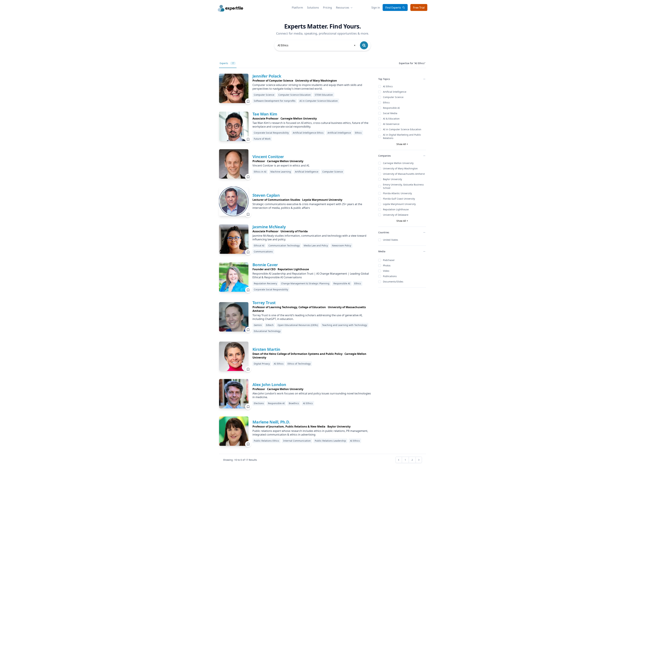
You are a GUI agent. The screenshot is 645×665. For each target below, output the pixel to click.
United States (390, 239)
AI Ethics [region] (279, 363)
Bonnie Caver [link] (265, 264)
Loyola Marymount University (399, 204)
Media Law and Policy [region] (316, 245)
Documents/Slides (393, 281)
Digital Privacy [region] (262, 363)
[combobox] (317, 45)
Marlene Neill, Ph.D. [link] (271, 422)
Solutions (313, 7)
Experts (227, 63)
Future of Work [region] (262, 138)
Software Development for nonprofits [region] (274, 100)
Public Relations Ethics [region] (266, 440)
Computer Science (393, 97)
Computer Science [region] (264, 94)
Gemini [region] (258, 325)
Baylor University (392, 179)
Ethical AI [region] (259, 245)
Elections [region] (259, 403)
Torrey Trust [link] (264, 302)
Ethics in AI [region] (260, 171)
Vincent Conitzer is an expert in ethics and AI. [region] (281, 165)
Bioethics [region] (294, 403)
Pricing (327, 7)
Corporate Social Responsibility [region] (271, 132)
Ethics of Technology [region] (299, 363)
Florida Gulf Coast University (399, 198)
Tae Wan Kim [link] (264, 114)
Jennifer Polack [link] (266, 76)
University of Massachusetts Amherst (404, 173)
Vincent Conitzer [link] (268, 156)
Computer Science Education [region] (294, 94)
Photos (387, 265)
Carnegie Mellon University (398, 163)
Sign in (375, 7)
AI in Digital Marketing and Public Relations (402, 136)
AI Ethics (388, 86)
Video (386, 270)
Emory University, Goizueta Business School (403, 186)
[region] (312, 80)
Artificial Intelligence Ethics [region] (308, 132)
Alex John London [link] (269, 384)
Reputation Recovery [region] (265, 283)
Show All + (402, 144)
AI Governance (391, 124)
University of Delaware (395, 214)
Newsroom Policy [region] (341, 245)
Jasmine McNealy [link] (269, 226)
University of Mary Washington (400, 168)
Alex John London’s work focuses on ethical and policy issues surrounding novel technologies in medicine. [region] (311, 395)
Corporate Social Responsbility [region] (271, 289)
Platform (297, 7)
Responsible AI (391, 107)
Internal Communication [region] (297, 440)
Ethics (386, 102)
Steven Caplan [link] (266, 195)
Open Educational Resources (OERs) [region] (298, 325)
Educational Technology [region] (267, 331)
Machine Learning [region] (280, 171)
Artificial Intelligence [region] (339, 132)
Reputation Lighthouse (396, 209)
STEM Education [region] (324, 94)
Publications (390, 276)
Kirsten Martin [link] (266, 349)
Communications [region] (263, 251)
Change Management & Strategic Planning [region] (305, 283)
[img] (233, 88)
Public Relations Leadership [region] (330, 440)
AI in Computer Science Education (402, 129)
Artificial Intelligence (394, 91)
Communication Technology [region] (284, 245)
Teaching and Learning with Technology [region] (344, 325)
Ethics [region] (358, 132)
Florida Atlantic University (397, 193)
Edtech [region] (270, 325)
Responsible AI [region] (341, 283)
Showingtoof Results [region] (240, 459)
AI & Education (391, 118)
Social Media (390, 113)
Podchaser (389, 260)
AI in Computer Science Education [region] (318, 100)
